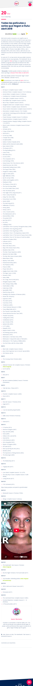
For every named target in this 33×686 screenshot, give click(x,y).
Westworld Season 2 (6, 636)
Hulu (11, 61)
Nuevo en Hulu (10, 634)
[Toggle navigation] (29, 682)
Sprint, (22, 80)
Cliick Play (8, 16)
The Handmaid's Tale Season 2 (22, 634)
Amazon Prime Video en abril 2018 (20, 73)
